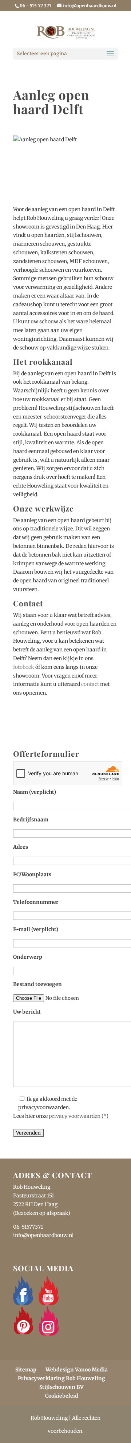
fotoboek (23, 667)
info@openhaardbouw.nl (43, 1235)
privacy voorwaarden (74, 1116)
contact (90, 684)
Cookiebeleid (61, 1396)
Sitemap (25, 1369)
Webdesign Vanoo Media (76, 1369)
